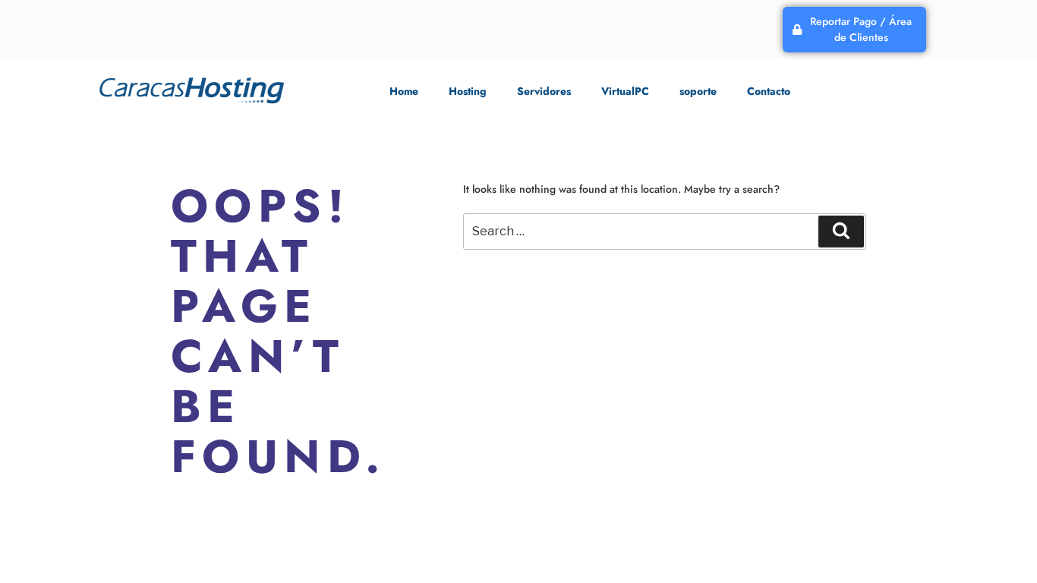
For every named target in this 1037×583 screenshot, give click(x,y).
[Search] (841, 231)
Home (403, 91)
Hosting (468, 91)
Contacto (768, 91)
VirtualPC (625, 91)
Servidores (544, 91)
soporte (698, 91)
